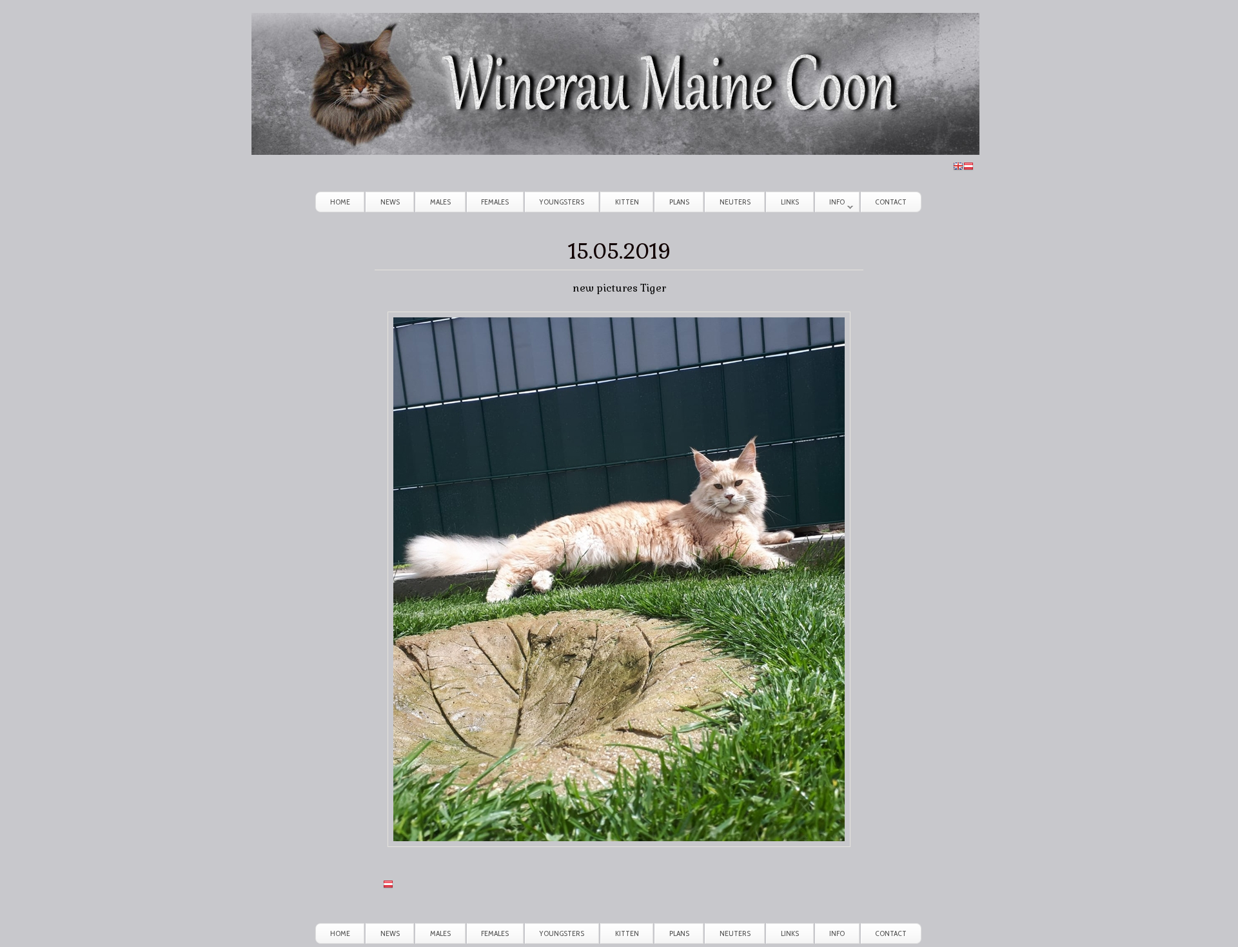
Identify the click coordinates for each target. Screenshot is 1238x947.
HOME (340, 201)
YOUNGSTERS (561, 201)
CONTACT (891, 201)
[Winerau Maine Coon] (615, 151)
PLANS (679, 201)
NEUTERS (735, 201)
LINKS (790, 201)
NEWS (390, 201)
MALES (440, 201)
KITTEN (627, 201)
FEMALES (495, 201)
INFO (830, 204)
